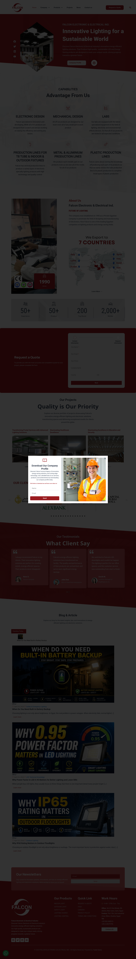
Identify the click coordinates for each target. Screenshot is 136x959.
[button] (105, 458)
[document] (68, 479)
